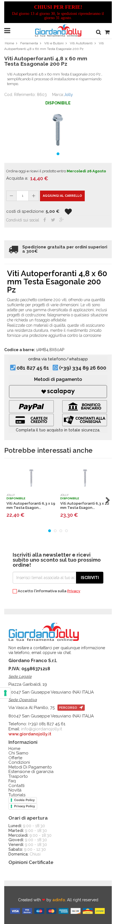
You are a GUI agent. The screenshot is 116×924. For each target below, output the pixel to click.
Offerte (15, 758)
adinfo (58, 900)
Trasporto (18, 776)
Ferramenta (29, 43)
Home (9, 43)
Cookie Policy (24, 800)
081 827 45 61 (33, 368)
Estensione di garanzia (30, 771)
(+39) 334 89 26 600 (82, 368)
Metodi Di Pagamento (30, 767)
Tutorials (16, 795)
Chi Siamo (18, 753)
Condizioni (19, 762)
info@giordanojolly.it (41, 728)
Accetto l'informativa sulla (48, 591)
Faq (12, 781)
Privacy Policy (24, 806)
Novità (14, 790)
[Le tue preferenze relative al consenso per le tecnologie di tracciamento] (5, 693)
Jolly (68, 94)
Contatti (16, 785)
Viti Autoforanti (81, 43)
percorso (68, 708)
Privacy (73, 591)
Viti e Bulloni (54, 43)
